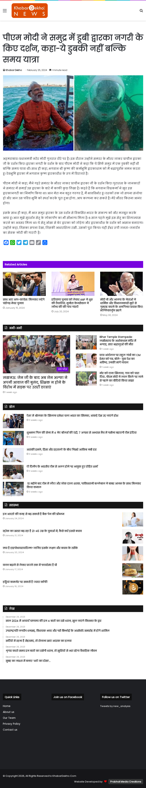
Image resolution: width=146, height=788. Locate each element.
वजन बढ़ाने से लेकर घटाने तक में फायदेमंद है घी (30, 565)
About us (8, 712)
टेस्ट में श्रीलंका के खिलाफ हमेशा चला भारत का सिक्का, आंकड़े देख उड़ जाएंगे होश (72, 416)
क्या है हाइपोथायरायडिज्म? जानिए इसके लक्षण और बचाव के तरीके (40, 548)
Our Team (9, 718)
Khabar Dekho (14, 70)
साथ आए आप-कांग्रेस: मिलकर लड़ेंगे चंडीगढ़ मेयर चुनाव (23, 301)
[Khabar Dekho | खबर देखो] (30, 10)
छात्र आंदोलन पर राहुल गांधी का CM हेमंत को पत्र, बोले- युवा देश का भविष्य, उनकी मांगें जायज (120, 358)
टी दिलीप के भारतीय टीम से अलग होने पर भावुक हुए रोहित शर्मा (62, 466)
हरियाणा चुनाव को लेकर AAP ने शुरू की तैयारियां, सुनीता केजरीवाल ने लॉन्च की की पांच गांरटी (72, 303)
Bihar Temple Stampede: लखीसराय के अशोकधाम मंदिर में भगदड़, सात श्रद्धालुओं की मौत (118, 340)
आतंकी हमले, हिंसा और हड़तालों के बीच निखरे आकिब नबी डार (62, 449)
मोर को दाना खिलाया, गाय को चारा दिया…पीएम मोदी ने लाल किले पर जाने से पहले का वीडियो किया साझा (121, 376)
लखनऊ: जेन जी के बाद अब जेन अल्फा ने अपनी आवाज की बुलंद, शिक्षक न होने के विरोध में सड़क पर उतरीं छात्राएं (35, 382)
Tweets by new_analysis (115, 706)
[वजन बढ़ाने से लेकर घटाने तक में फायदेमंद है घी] (132, 570)
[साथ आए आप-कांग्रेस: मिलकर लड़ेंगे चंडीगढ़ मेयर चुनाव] (24, 284)
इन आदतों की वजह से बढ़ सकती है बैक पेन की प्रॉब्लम (33, 514)
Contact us (10, 730)
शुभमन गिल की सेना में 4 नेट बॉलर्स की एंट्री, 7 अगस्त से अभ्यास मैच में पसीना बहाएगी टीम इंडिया (81, 433)
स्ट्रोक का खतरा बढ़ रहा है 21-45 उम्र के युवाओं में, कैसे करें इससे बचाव (42, 531)
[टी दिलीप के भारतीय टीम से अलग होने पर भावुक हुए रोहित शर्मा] (13, 472)
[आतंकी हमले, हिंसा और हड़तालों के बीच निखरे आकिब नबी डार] (13, 455)
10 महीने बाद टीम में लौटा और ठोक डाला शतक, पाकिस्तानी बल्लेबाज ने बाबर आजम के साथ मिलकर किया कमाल (84, 485)
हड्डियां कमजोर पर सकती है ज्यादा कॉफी (25, 582)
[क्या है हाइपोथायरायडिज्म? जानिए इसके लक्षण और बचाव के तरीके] (132, 553)
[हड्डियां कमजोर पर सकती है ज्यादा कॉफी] (132, 587)
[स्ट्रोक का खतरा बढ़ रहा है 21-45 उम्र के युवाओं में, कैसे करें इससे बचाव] (132, 536)
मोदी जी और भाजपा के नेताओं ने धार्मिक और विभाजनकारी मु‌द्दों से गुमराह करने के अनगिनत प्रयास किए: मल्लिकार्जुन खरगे (121, 305)
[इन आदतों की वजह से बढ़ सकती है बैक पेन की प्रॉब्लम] (132, 519)
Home (6, 706)
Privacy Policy (11, 724)
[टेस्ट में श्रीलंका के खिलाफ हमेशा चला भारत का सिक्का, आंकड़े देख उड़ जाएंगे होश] (13, 421)
